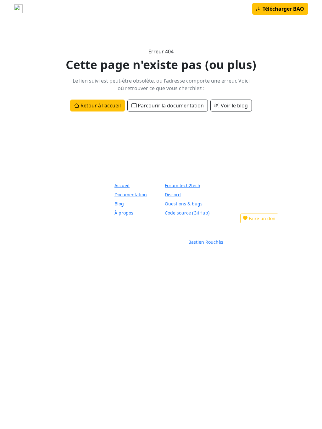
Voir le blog (234, 105)
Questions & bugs (184, 204)
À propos (141, 8)
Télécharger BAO (283, 8)
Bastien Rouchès (205, 242)
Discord (173, 195)
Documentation (130, 195)
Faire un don (262, 218)
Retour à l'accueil (100, 105)
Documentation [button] (86, 8)
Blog (119, 8)
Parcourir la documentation (171, 105)
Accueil (54, 8)
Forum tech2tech (182, 185)
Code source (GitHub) (187, 213)
